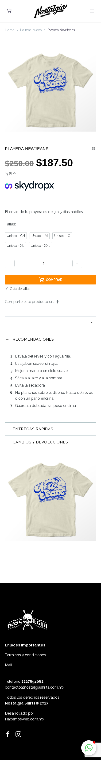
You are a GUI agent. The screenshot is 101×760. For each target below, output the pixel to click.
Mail (8, 665)
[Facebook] (57, 302)
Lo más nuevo (31, 30)
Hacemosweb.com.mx (24, 719)
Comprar (54, 280)
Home (9, 30)
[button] (88, 747)
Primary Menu (92, 11)
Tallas (10, 224)
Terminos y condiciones (25, 655)
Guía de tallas (20, 289)
